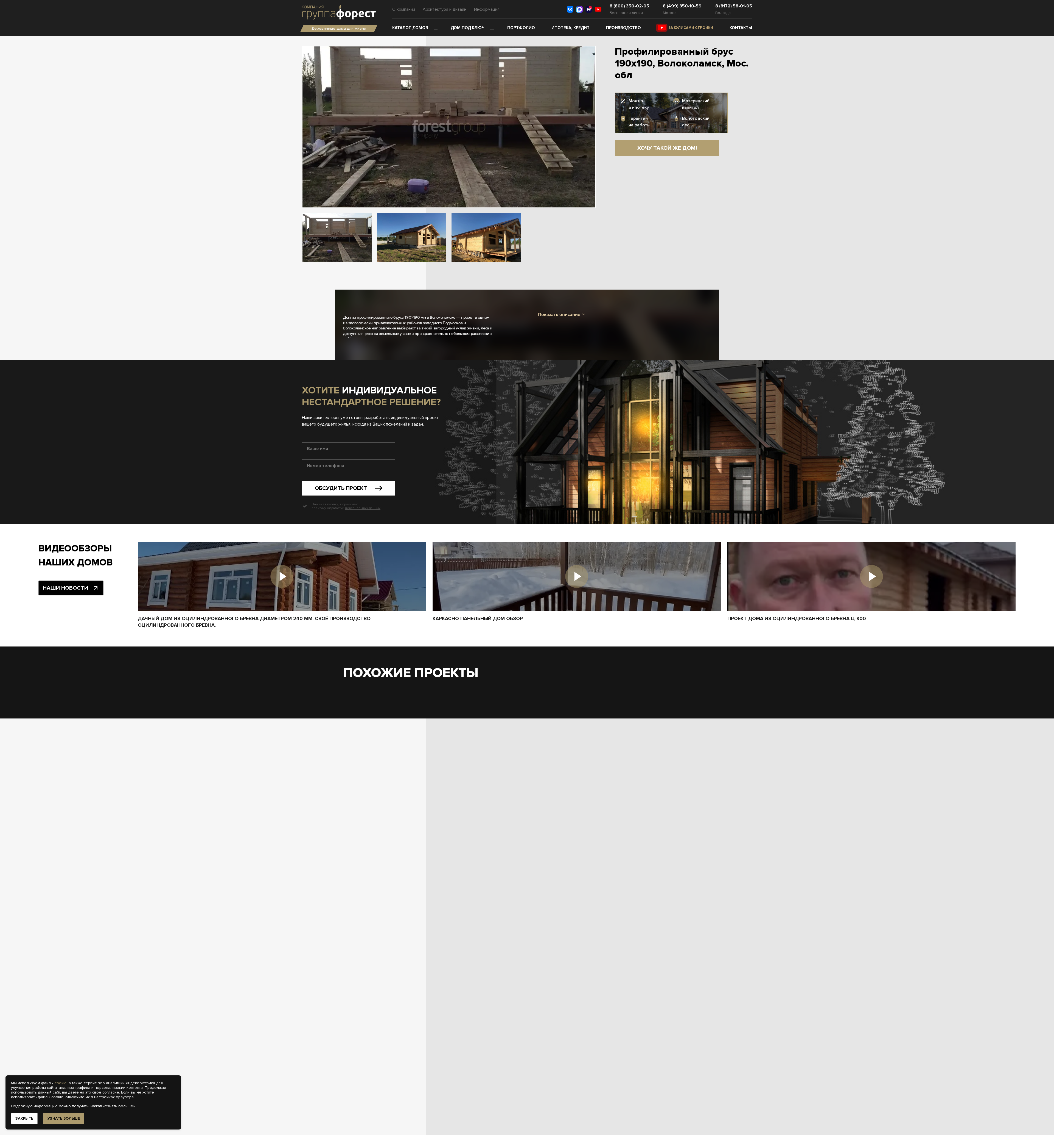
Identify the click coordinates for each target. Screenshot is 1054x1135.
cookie (61, 1083)
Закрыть (24, 1118)
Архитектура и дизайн (444, 9)
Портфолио (521, 27)
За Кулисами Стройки (691, 28)
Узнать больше (63, 1118)
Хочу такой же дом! (667, 148)
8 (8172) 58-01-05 (733, 6)
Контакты (741, 27)
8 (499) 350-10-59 (682, 6)
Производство (623, 27)
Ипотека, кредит (570, 27)
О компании (403, 9)
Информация (487, 9)
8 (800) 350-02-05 (629, 6)
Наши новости (65, 588)
